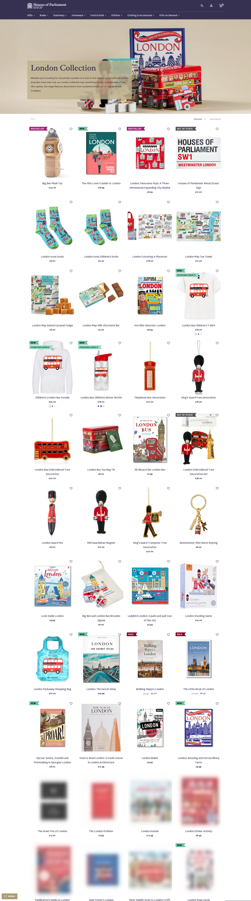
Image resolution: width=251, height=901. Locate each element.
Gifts (30, 15)
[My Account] (211, 5)
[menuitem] (32, 15)
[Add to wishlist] (247, 4)
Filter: (33, 119)
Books (43, 15)
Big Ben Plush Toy (52, 183)
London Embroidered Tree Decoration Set (198, 472)
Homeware (77, 15)
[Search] (202, 5)
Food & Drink (97, 15)
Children (115, 15)
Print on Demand (168, 15)
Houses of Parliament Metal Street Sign (198, 185)
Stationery (58, 15)
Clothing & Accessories (139, 15)
